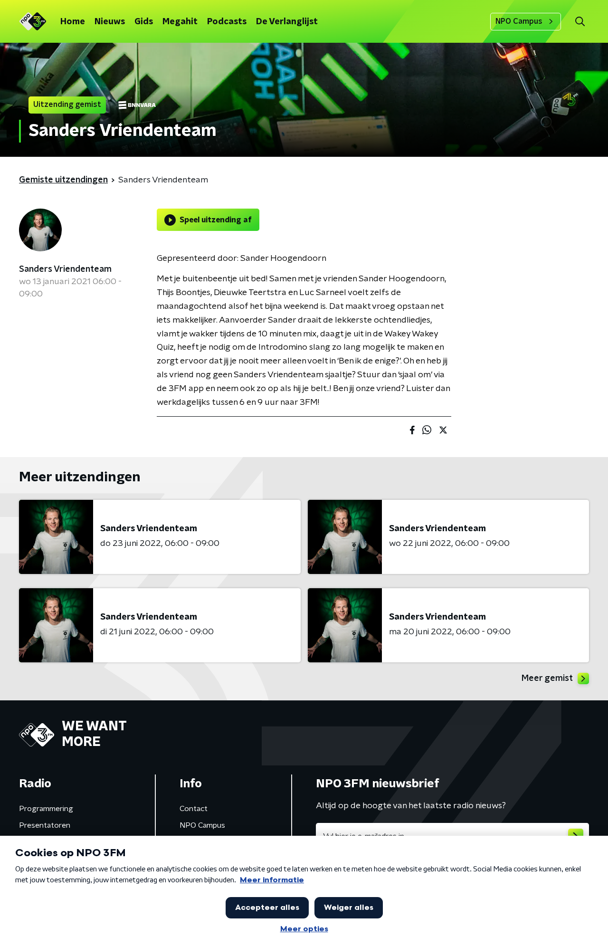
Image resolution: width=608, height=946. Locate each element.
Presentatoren (44, 825)
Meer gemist (547, 678)
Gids (143, 22)
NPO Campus (518, 21)
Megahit (180, 22)
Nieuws (110, 22)
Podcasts (227, 22)
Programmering (46, 808)
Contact (194, 808)
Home (72, 22)
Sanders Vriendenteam (65, 269)
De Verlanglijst (287, 22)
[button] (579, 21)
